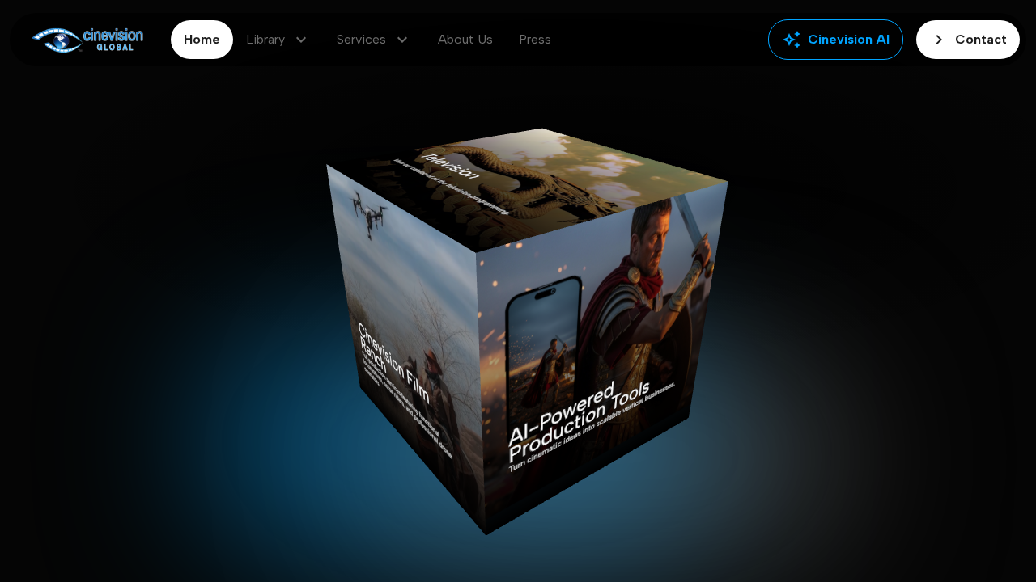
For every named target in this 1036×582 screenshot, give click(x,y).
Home (202, 39)
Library (278, 39)
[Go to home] (87, 40)
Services (374, 39)
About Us (465, 39)
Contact (968, 39)
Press (535, 39)
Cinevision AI (836, 39)
